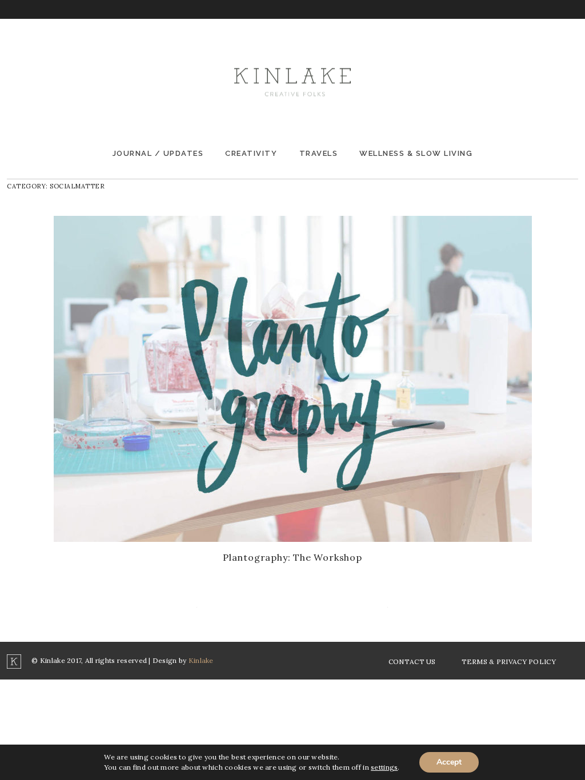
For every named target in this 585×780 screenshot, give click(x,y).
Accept (449, 762)
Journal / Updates (158, 153)
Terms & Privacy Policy (509, 661)
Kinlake (201, 660)
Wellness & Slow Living (415, 153)
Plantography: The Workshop (292, 557)
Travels (318, 153)
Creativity (251, 153)
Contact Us (412, 661)
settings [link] (384, 767)
